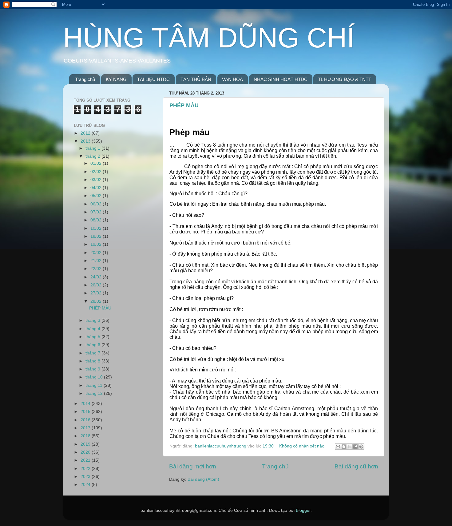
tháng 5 (93, 336)
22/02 (96, 268)
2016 (86, 420)
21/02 (96, 260)
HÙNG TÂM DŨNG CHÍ (209, 37)
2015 (86, 411)
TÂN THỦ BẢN (195, 79)
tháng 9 (93, 369)
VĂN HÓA (232, 79)
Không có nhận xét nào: (303, 446)
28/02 (96, 301)
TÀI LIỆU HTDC (153, 79)
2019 (86, 444)
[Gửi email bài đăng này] (338, 446)
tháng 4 (93, 328)
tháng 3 (93, 320)
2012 (86, 133)
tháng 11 (94, 385)
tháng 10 (94, 377)
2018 (86, 436)
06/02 (96, 204)
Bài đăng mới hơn (192, 466)
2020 (86, 452)
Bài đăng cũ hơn (356, 466)
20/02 (96, 252)
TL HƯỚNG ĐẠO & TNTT (344, 79)
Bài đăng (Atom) (203, 479)
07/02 (96, 212)
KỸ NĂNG (116, 79)
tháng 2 (93, 156)
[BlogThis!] (344, 446)
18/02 (96, 236)
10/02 (96, 228)
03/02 (96, 179)
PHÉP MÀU (184, 105)
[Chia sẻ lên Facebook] (355, 446)
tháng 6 (93, 344)
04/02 (96, 187)
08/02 (96, 220)
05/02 (96, 195)
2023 (86, 476)
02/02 (96, 171)
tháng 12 (94, 393)
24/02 (96, 277)
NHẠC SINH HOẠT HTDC (280, 79)
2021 (86, 460)
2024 (86, 484)
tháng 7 (93, 353)
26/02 (96, 285)
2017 (86, 428)
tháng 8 (93, 361)
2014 (86, 403)
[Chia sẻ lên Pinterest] (361, 446)
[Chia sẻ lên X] (350, 446)
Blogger (303, 510)
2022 (86, 468)
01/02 (96, 163)
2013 (86, 141)
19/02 (96, 244)
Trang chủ (85, 79)
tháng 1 (93, 148)
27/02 (96, 293)
